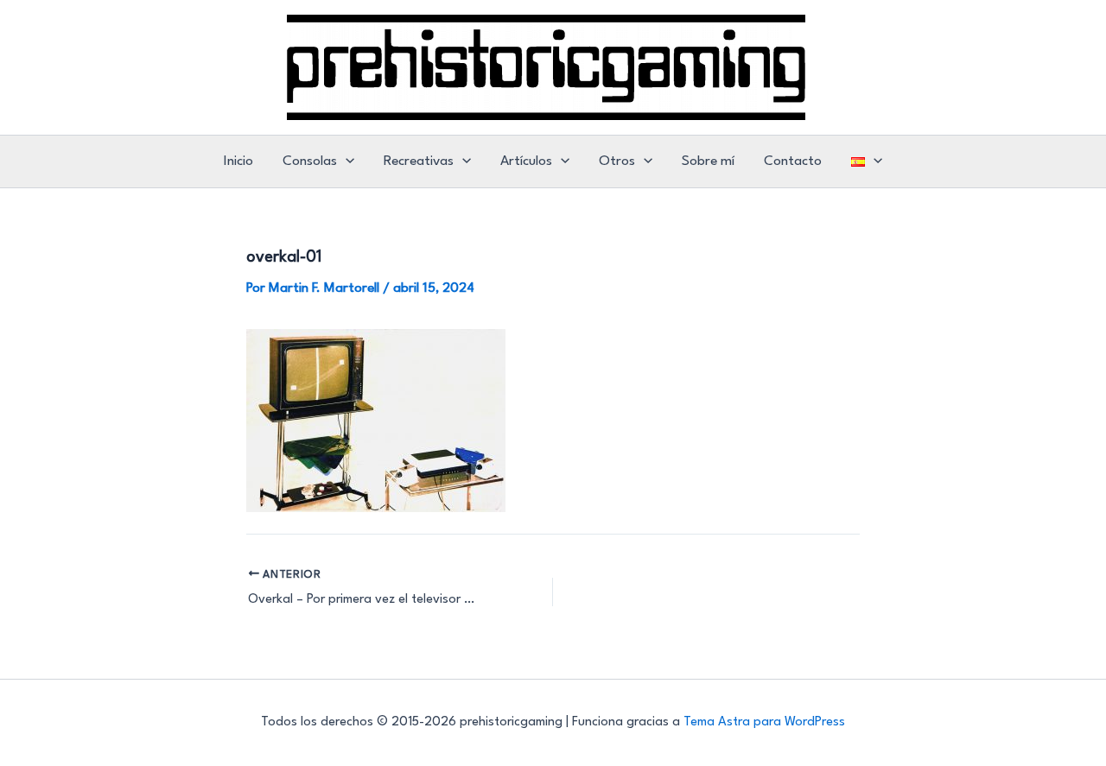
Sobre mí (708, 161)
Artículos (526, 161)
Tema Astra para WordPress (764, 722)
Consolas (310, 161)
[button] (345, 161)
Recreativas (419, 161)
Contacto (793, 161)
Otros (617, 161)
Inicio (238, 161)
